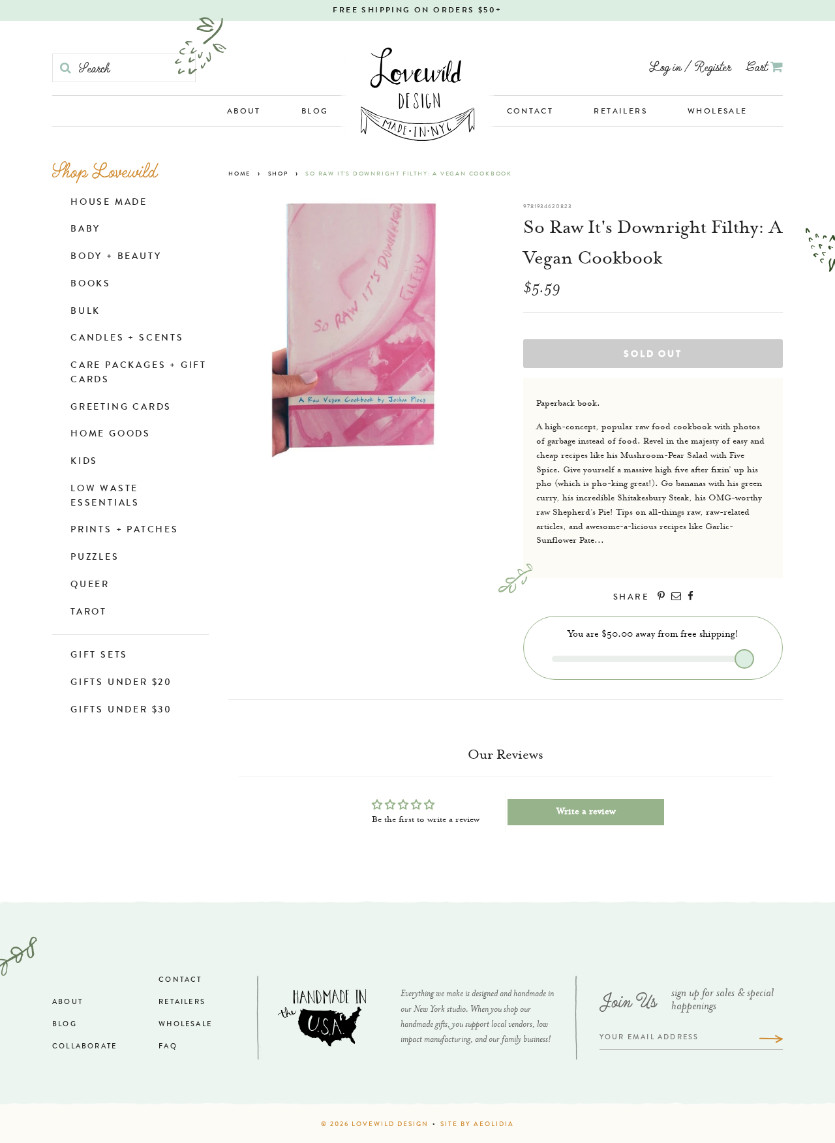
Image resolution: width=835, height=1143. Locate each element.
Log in (665, 66)
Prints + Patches (124, 530)
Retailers (620, 112)
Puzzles (94, 557)
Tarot (88, 612)
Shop (278, 174)
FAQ (168, 1046)
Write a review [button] (586, 812)
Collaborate (84, 1046)
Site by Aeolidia (477, 1124)
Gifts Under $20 (121, 683)
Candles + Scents (127, 338)
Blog (315, 112)
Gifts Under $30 (121, 710)
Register (713, 66)
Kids (84, 461)
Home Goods (110, 434)
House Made (108, 202)
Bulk (85, 311)
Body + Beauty (115, 257)
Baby (85, 229)
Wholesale (718, 112)
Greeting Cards (121, 407)
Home (239, 174)
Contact (530, 112)
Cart (758, 66)
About (244, 112)
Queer (90, 585)
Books (90, 284)
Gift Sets (99, 655)
